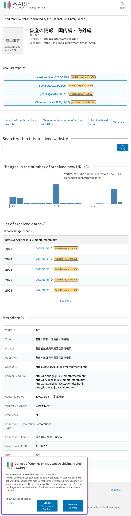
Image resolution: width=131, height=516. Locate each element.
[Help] (87, 167)
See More (65, 300)
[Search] (122, 147)
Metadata (118, 122)
